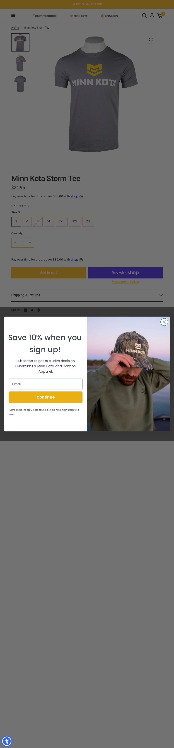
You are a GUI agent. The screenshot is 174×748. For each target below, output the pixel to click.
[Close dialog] (164, 322)
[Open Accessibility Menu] (6, 741)
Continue (45, 397)
